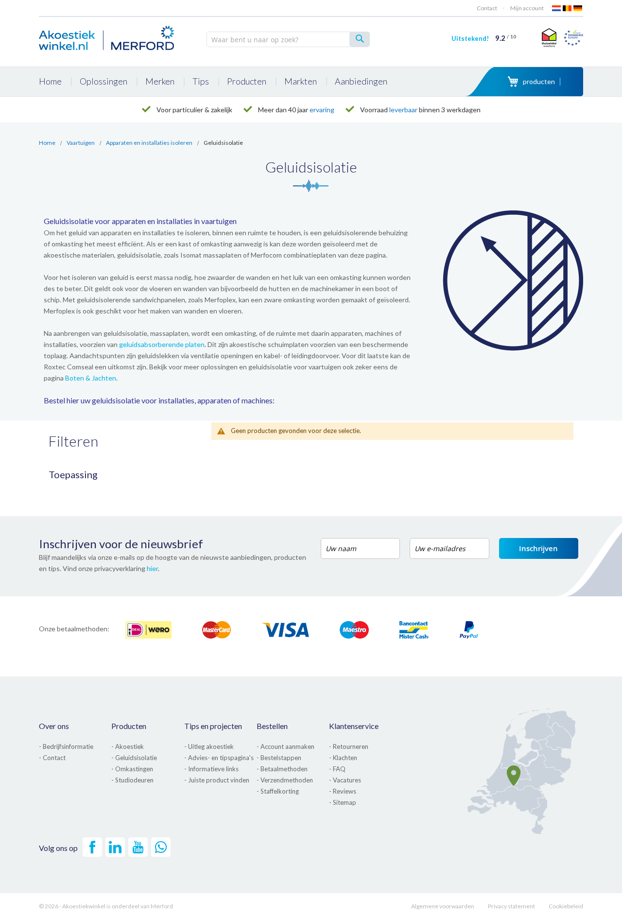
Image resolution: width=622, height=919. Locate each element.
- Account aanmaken (285, 746)
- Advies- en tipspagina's (219, 758)
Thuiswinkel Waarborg (547, 37)
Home (47, 142)
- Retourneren (348, 746)
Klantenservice (354, 725)
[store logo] (107, 36)
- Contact (52, 758)
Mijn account (527, 8)
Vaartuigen (81, 142)
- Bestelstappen (279, 758)
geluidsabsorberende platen (162, 344)
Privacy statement (511, 906)
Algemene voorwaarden (442, 906)
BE (567, 8)
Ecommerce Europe (573, 37)
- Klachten (343, 758)
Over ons (54, 725)
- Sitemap (342, 802)
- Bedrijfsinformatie (66, 746)
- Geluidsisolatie (134, 758)
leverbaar (403, 109)
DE (578, 8)
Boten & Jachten (90, 378)
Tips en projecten (213, 725)
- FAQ (337, 769)
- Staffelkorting (278, 791)
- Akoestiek (127, 746)
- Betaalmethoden (282, 769)
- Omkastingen (132, 769)
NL (557, 8)
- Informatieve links (211, 769)
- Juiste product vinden (216, 780)
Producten (128, 725)
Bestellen (272, 725)
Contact (487, 8)
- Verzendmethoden (285, 780)
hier (152, 568)
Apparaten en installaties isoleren (149, 142)
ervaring (322, 109)
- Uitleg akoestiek (209, 746)
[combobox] (288, 39)
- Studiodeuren (132, 780)
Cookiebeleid (566, 906)
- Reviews (342, 791)
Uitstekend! (483, 38)
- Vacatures (345, 780)
